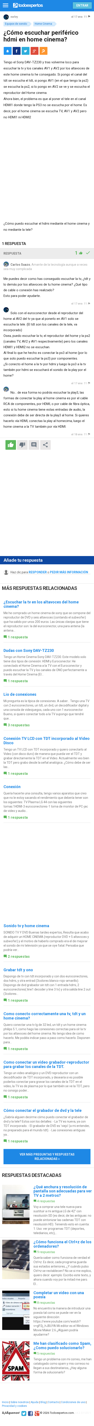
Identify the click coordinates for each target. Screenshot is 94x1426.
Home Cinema (43, 23)
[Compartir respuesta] (45, 445)
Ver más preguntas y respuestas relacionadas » (47, 1157)
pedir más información (69, 572)
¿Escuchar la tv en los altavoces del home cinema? (41, 604)
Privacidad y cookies (14, 1405)
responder (38, 572)
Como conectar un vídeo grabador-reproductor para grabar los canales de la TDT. (46, 1064)
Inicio (5, 1402)
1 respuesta (18, 637)
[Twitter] (23, 1413)
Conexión (12, 786)
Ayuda (34, 1402)
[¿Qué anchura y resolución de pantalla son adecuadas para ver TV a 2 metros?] (47, 1210)
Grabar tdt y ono (18, 970)
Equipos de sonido (16, 23)
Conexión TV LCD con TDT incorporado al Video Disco (46, 740)
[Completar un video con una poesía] (47, 1313)
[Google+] (36, 1413)
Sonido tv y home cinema (26, 925)
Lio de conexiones (19, 694)
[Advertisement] (47, 169)
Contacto (53, 1402)
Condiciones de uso (73, 1402)
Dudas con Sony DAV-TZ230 (28, 650)
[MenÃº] (5, 5)
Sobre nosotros (19, 1402)
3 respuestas (19, 725)
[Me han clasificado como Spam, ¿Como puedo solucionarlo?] (47, 1361)
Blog (43, 1402)
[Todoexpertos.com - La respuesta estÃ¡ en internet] (28, 5)
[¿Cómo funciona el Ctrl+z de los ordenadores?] (47, 1263)
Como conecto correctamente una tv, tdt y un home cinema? (44, 1015)
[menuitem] (17, 51)
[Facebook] (30, 1413)
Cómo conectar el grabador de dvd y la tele (42, 1110)
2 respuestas (19, 956)
